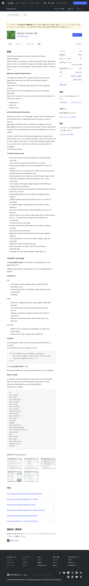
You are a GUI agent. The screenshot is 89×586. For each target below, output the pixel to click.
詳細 (10, 44)
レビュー (18, 44)
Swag (55, 565)
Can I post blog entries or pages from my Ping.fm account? (26, 510)
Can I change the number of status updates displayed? (24, 494)
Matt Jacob (24, 36)
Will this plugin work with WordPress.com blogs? (22, 515)
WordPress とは (11, 557)
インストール (29, 44)
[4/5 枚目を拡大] (20, 473)
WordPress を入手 (80, 3)
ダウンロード (77, 35)
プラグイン (25, 562)
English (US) (78, 72)
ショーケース (26, 557)
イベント (55, 560)
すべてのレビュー (76, 102)
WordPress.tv (42, 565)
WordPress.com (73, 557)
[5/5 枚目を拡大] (37, 473)
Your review (63, 102)
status (79, 79)
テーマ (24, 560)
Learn (39, 557)
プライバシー (10, 565)
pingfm (75, 79)
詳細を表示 (63, 84)
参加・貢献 (56, 557)
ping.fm (79, 76)
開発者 (39, 562)
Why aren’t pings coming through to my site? (21, 504)
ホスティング (10, 562)
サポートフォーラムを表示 (68, 117)
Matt (70, 560)
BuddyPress (72, 565)
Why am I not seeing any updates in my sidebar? (22, 499)
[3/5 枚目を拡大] (53, 460)
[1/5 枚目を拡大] (20, 460)
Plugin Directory (11, 8)
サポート (79, 44)
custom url (73, 76)
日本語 (25, 575)
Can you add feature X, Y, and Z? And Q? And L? (22, 521)
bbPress (71, 562)
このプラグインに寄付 (66, 134)
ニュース (9, 560)
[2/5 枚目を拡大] (37, 460)
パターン (24, 565)
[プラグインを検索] (25, 15)
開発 (39, 44)
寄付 (55, 562)
